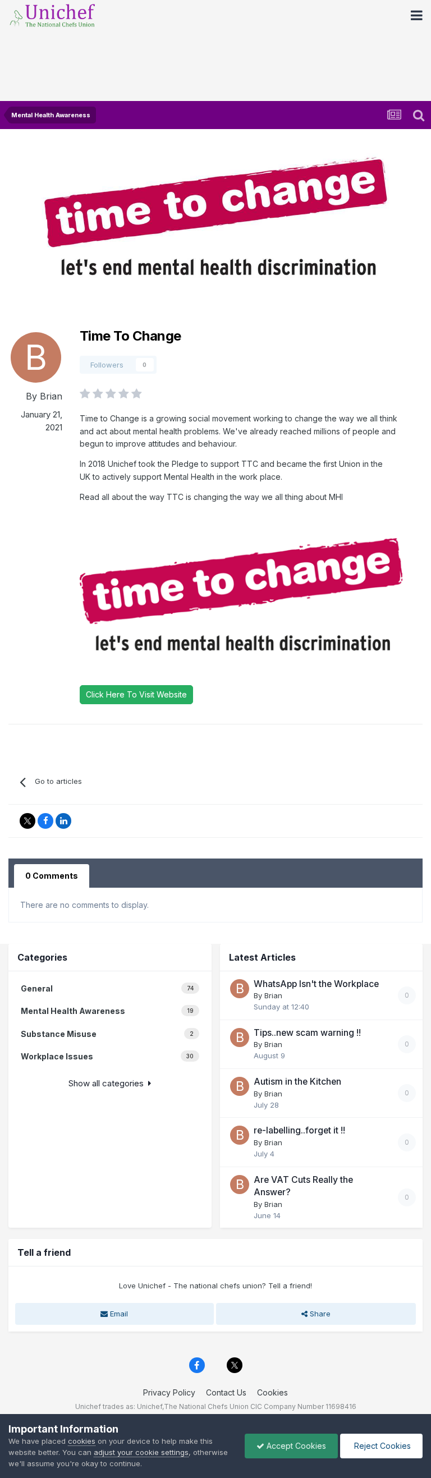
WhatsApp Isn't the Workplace (316, 984)
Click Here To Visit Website (136, 694)
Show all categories (108, 1083)
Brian (51, 396)
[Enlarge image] (241, 593)
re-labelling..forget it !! (299, 1130)
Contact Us (226, 1392)
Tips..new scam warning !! (307, 1032)
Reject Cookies (381, 1446)
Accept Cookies (295, 1446)
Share (319, 1313)
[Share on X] (27, 821)
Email (118, 1313)
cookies (81, 1440)
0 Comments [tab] (51, 875)
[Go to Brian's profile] (36, 357)
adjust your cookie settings (141, 1452)
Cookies (272, 1392)
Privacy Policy (169, 1392)
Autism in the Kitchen (297, 1081)
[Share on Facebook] (45, 821)
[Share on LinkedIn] (63, 821)
